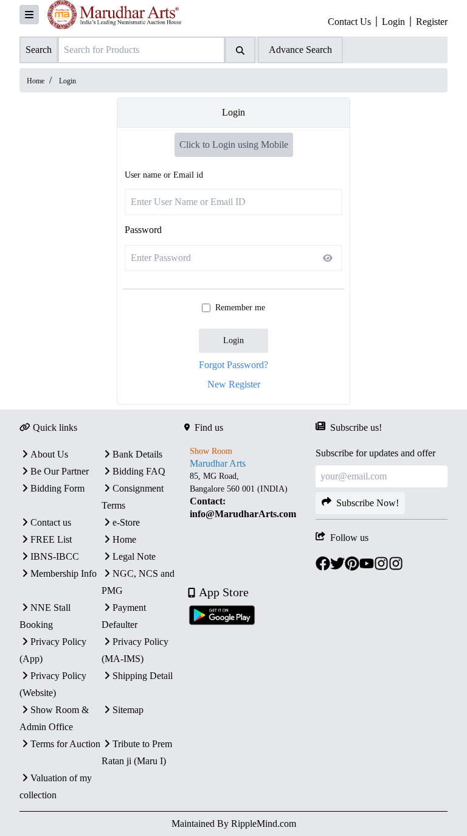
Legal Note (134, 556)
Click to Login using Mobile (233, 144)
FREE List (51, 539)
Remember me (240, 307)
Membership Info (63, 573)
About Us (49, 454)
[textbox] (250, 495)
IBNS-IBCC (54, 556)
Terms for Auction (65, 744)
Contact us (50, 522)
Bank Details (137, 454)
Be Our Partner (59, 471)
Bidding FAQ (138, 471)
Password (143, 230)
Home (35, 81)
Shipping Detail (142, 676)
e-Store (126, 522)
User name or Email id (164, 174)
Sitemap (128, 710)
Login (233, 340)
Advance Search (300, 49)
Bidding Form (57, 488)
